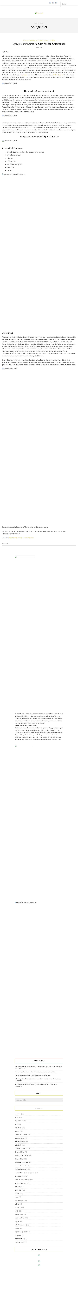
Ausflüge (18, 1117)
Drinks (17, 1131)
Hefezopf (24, 75)
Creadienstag (13, 538)
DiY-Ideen (18, 1128)
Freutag (19, 538)
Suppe (17, 1221)
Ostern (52, 40)
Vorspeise (18, 1235)
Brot (16, 1124)
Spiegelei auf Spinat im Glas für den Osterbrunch (39, 43)
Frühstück (18, 1145)
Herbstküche (19, 1159)
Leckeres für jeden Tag (22, 1180)
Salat (16, 1211)
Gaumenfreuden (29, 40)
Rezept (17, 1207)
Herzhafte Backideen (21, 1162)
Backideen (18, 1121)
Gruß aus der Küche (21, 1155)
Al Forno (17, 1114)
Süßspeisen (18, 1228)
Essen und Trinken (21, 1135)
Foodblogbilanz (20, 1138)
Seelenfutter (19, 1214)
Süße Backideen (20, 1225)
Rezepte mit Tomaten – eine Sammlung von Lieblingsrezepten (35, 1072)
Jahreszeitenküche (21, 1166)
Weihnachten (19, 1239)
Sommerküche (19, 1218)
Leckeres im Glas (42, 40)
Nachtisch (18, 1190)
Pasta (16, 1197)
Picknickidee (19, 1200)
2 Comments (5, 543)
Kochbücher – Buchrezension (24, 1173)
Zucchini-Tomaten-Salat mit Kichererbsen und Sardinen (33, 1075)
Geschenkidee (19, 1152)
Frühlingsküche (20, 1141)
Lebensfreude (19, 1176)
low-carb (18, 1187)
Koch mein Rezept (21, 1169)
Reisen (17, 1204)
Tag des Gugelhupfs (21, 1232)
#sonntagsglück (29, 538)
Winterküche (19, 1242)
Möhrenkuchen (58, 75)
